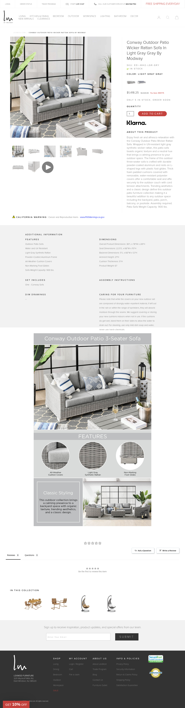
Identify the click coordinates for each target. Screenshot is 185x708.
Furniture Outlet (100, 685)
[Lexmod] (8, 16)
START (77, 4)
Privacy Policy (122, 664)
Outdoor (73, 16)
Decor (135, 16)
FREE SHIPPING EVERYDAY (163, 4)
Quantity (134, 106)
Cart (71, 669)
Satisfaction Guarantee (127, 685)
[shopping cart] (176, 17)
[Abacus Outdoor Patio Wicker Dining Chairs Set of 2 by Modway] (59, 603)
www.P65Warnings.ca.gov (92, 217)
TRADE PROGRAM (49, 4)
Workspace (90, 16)
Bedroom (58, 16)
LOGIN (7, 4)
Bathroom (120, 16)
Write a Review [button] (169, 550)
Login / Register (76, 664)
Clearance (43, 18)
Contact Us (98, 680)
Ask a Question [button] (144, 550)
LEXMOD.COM (19, 33)
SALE (55, 690)
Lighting (105, 16)
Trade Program (100, 669)
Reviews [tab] (11, 555)
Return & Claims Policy (126, 674)
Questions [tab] (29, 555)
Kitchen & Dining (39, 16)
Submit (126, 637)
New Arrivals (26, 18)
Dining (56, 669)
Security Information (125, 669)
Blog (95, 674)
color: (145, 74)
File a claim (74, 674)
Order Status (26, 4)
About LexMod (99, 664)
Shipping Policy (123, 680)
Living (22, 16)
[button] (16, 704)
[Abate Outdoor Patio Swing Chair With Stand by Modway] (85, 603)
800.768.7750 (131, 4)
